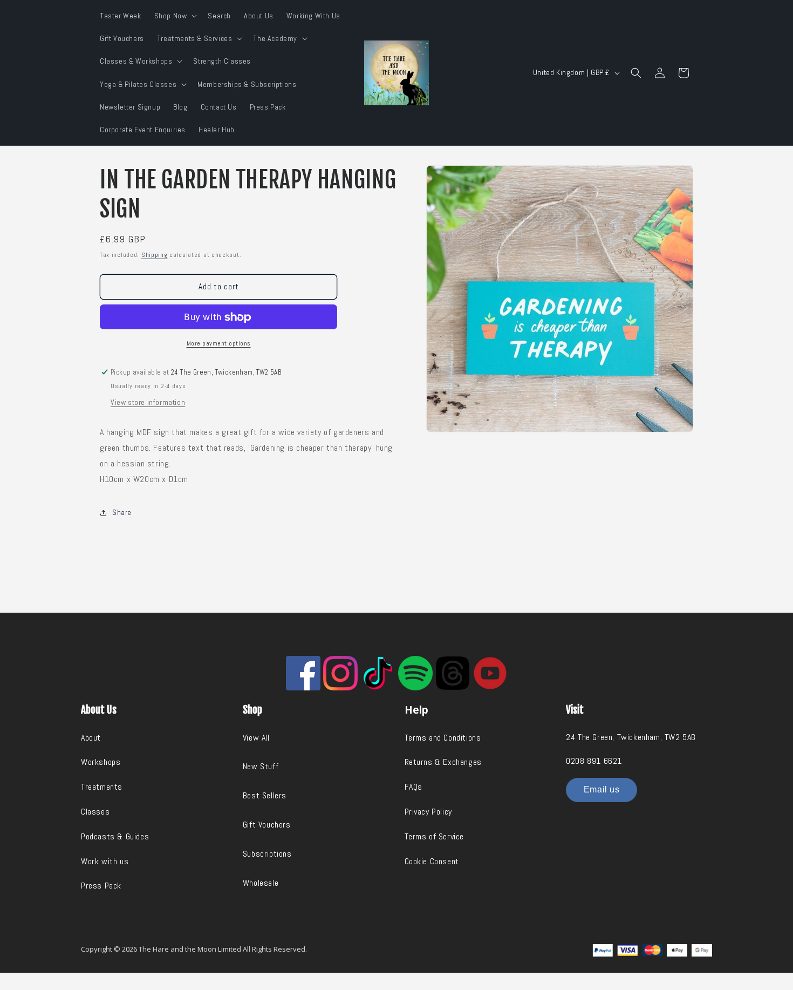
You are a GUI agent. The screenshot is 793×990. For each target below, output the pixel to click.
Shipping (154, 254)
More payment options (219, 343)
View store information (148, 402)
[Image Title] (303, 673)
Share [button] (122, 512)
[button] (175, 15)
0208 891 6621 (594, 761)
